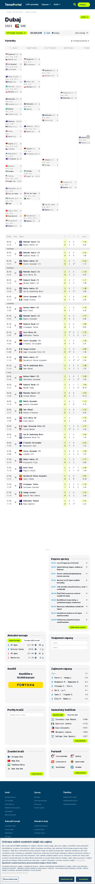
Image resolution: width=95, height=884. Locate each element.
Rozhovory (38, 804)
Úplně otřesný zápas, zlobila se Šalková (69, 568)
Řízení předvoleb (10, 879)
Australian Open (10, 826)
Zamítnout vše (67, 879)
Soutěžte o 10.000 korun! (25, 675)
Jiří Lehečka (9, 801)
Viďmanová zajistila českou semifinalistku (68, 621)
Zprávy (78, 756)
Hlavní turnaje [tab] (14, 640)
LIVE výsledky (32, 4)
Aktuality (37, 797)
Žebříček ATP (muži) (70, 797)
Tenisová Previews (40, 801)
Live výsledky (61, 756)
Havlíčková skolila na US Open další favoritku (69, 614)
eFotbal (78, 767)
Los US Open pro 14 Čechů (67, 563)
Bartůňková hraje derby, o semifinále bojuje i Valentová (69, 601)
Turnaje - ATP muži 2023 (14, 12)
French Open (9, 829)
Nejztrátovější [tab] (72, 715)
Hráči (7, 792)
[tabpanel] (25, 651)
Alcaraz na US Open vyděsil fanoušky (68, 581)
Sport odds (79, 762)
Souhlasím (83, 879)
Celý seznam (37, 774)
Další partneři (80, 773)
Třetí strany (80, 860)
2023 (84, 17)
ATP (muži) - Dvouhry (15, 33)
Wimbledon (9, 833)
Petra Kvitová (9, 804)
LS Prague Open (39, 833)
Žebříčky (67, 792)
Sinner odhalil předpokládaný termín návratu (69, 575)
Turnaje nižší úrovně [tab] (32, 640)
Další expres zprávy (77, 627)
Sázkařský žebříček (69, 804)
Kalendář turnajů (12, 821)
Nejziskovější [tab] (58, 715)
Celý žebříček (80, 741)
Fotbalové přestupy (41, 826)
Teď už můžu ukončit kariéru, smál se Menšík (71, 588)
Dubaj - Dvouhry (30, 12)
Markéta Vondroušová (12, 808)
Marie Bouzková (10, 815)
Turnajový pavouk (80, 41)
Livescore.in (61, 762)
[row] (47, 243)
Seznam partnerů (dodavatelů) (15, 873)
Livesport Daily (39, 829)
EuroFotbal (60, 767)
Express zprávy (39, 808)
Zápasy (45, 4)
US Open (8, 836)
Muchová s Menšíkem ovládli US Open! (70, 608)
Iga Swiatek (9, 811)
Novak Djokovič (10, 797)
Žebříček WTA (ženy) (70, 801)
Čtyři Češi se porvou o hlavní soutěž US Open (68, 594)
